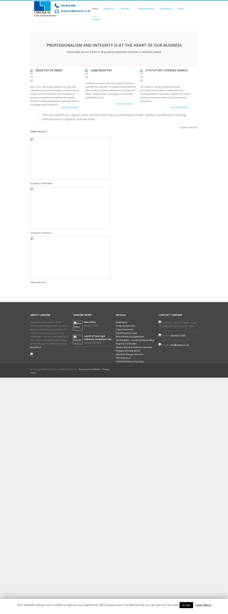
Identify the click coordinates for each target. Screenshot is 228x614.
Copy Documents (124, 329)
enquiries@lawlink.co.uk (75, 10)
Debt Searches (38, 282)
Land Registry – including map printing (135, 340)
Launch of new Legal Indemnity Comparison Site (98, 338)
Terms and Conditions (89, 369)
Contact (96, 19)
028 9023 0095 (68, 5)
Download (166, 8)
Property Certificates (41, 183)
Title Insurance (146, 8)
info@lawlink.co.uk (179, 345)
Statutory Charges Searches (129, 354)
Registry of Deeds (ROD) (128, 350)
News (181, 8)
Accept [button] (186, 605)
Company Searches (40, 232)
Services (125, 9)
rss (195, 369)
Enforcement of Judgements (130, 336)
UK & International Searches (130, 361)
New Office (90, 322)
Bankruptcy (121, 322)
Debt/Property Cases (126, 333)
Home (95, 8)
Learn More (203, 605)
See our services (70, 107)
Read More (35, 347)
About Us (109, 8)
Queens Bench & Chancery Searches (134, 347)
